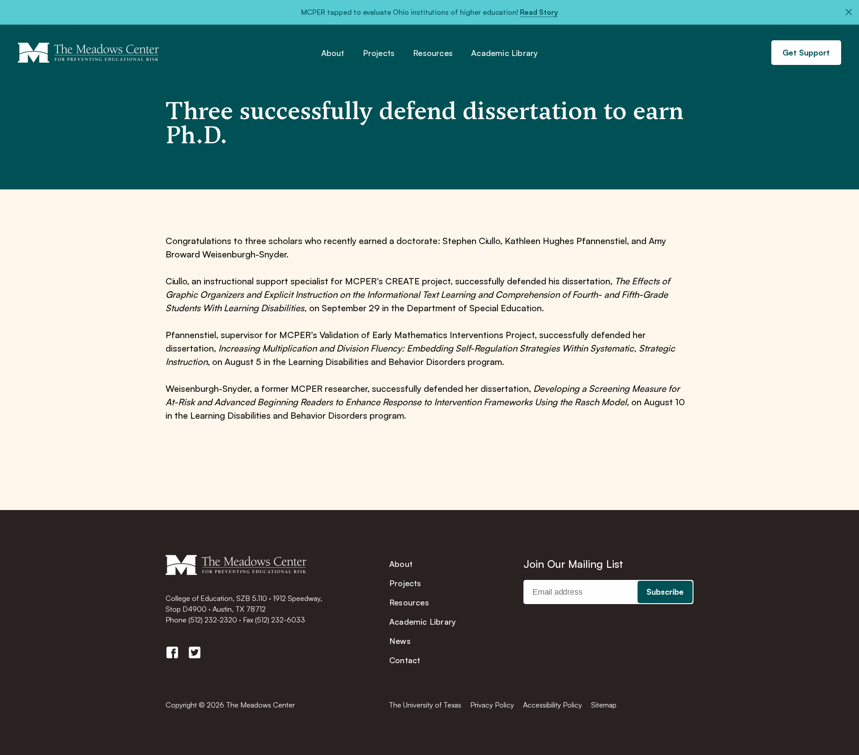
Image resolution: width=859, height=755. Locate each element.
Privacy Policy (492, 704)
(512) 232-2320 (212, 619)
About (332, 53)
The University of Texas (425, 704)
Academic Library (504, 53)
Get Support (806, 52)
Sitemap (604, 704)
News (400, 641)
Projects (379, 53)
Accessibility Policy (552, 704)
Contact (404, 660)
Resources (433, 53)
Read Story (539, 12)
